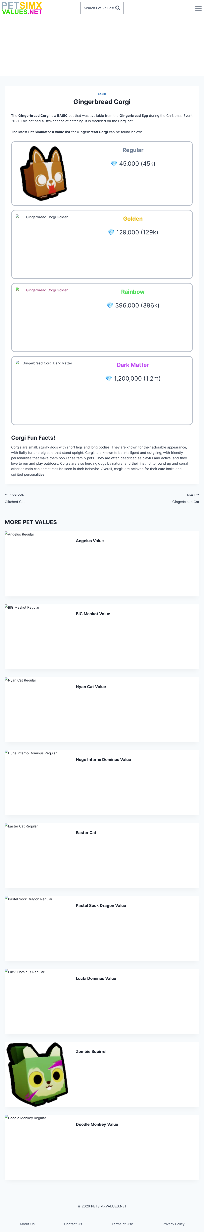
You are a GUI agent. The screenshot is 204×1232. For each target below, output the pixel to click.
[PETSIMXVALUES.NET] (22, 8)
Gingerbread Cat (185, 498)
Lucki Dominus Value (96, 978)
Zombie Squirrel (91, 1051)
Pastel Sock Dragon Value (101, 905)
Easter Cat (86, 832)
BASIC (102, 93)
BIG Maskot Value (93, 613)
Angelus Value (90, 540)
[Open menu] (198, 8)
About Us (27, 1224)
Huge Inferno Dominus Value (103, 759)
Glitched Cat (15, 498)
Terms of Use (122, 1224)
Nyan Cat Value (91, 686)
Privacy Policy (173, 1224)
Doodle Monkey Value (97, 1124)
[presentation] (37, 563)
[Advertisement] (102, 46)
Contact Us (73, 1224)
